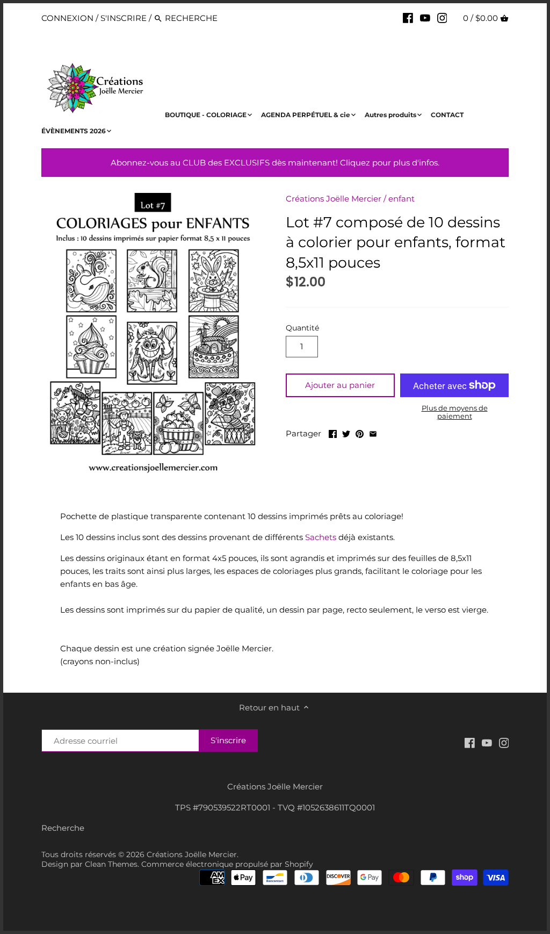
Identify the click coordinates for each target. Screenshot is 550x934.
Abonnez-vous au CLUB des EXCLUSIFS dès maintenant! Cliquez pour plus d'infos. (275, 162)
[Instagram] (442, 18)
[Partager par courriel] (373, 432)
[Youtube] (425, 18)
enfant (401, 198)
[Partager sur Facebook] (333, 432)
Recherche (62, 828)
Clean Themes (111, 864)
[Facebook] (408, 18)
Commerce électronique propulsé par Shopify (227, 864)
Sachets (320, 537)
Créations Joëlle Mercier (333, 198)
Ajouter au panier (340, 385)
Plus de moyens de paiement (455, 412)
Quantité (302, 328)
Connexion (67, 18)
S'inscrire (123, 18)
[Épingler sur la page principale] (360, 432)
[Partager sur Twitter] (346, 432)
